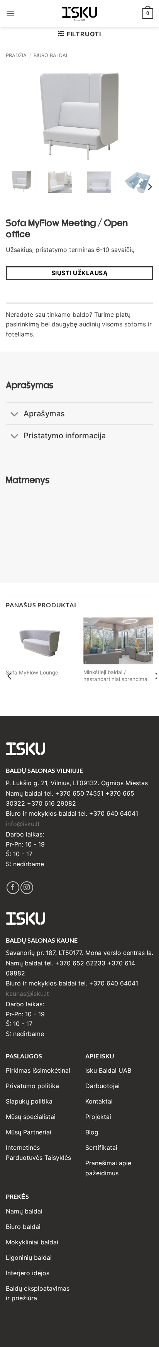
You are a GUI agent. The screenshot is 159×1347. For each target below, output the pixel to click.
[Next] (140, 116)
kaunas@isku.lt (27, 993)
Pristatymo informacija (65, 435)
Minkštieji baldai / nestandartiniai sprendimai (116, 675)
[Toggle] (14, 414)
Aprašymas (44, 413)
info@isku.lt (23, 824)
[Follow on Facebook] (13, 887)
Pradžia (16, 55)
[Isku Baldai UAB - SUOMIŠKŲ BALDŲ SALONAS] (79, 13)
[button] (10, 13)
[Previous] (18, 116)
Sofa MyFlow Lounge (32, 672)
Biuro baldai (50, 55)
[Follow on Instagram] (26, 887)
